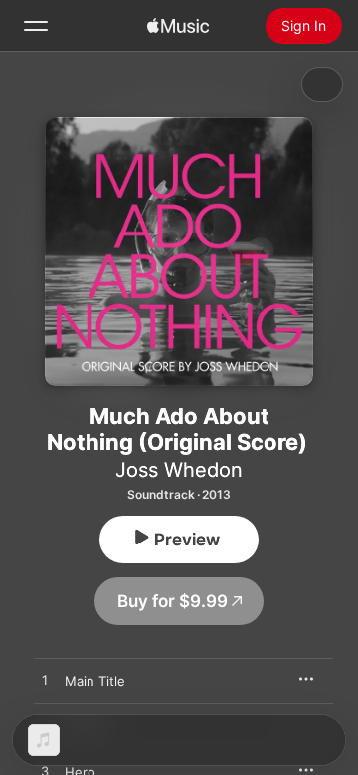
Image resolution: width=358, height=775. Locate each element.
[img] (178, 26)
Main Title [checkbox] (95, 681)
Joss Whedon (179, 470)
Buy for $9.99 (172, 601)
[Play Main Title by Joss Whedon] (45, 681)
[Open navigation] (36, 26)
